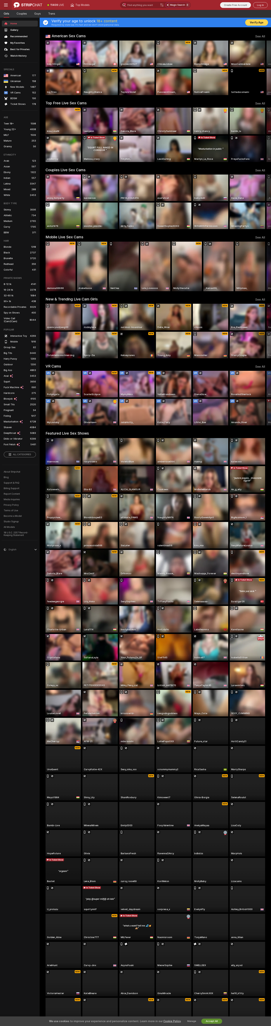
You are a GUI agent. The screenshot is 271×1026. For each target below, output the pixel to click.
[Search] (161, 5)
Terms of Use (11, 510)
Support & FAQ (11, 483)
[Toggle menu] (6, 5)
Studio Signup (11, 521)
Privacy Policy (11, 505)
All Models (9, 527)
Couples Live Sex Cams (66, 170)
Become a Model (13, 516)
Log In (260, 5)
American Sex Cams (69, 36)
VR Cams (53, 366)
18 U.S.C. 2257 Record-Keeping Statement (16, 533)
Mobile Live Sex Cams (64, 237)
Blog (6, 477)
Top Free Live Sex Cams (66, 103)
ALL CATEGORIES (22, 454)
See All (260, 36)
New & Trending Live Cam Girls (72, 299)
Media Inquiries (12, 499)
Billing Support (11, 488)
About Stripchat (12, 472)
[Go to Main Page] (28, 5)
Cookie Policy (172, 1021)
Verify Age (256, 22)
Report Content (12, 494)
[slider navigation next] (262, 68)
